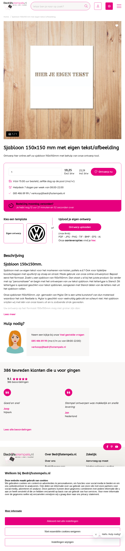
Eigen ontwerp (13, 233)
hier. (93, 240)
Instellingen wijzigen (63, 542)
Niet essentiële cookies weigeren (62, 531)
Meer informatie (13, 511)
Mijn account (98, 6)
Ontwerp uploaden (80, 227)
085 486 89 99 (39, 340)
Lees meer (10, 314)
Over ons (50, 460)
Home (6, 17)
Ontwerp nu (105, 171)
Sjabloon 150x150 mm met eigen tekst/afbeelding (34, 17)
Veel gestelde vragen (72, 334)
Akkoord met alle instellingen (62, 521)
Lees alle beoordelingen (17, 429)
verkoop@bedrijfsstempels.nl (48, 346)
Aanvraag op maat (97, 460)
